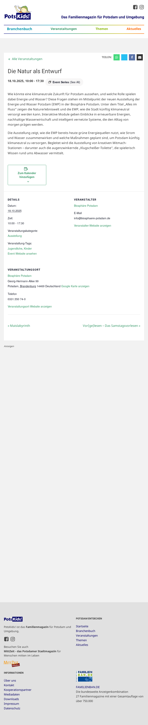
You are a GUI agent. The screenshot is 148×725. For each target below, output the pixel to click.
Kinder (28, 248)
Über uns (10, 680)
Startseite (82, 626)
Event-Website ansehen (22, 253)
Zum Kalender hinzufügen (27, 175)
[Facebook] (132, 57)
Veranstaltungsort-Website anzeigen (30, 306)
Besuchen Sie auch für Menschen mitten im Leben (32, 651)
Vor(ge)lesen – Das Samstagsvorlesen (111, 325)
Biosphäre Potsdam (86, 206)
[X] (124, 57)
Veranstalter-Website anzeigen (92, 225)
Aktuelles (134, 28)
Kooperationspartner (17, 690)
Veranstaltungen (64, 28)
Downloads (11, 699)
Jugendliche (15, 248)
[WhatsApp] (117, 57)
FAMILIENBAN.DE (88, 687)
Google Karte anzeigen (75, 286)
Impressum (11, 704)
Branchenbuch (19, 28)
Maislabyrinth (19, 325)
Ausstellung (15, 236)
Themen (102, 28)
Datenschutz (12, 708)
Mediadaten (12, 694)
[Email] (140, 57)
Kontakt (9, 685)
